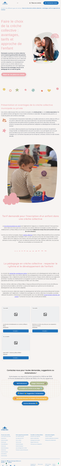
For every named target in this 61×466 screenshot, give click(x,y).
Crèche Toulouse (4, 451)
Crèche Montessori (19, 446)
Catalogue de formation (35, 440)
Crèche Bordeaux (4, 444)
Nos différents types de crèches (13, 8)
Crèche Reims (4, 453)
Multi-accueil (18, 442)
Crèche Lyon (3, 442)
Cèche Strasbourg (4, 448)
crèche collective (27, 235)
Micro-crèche (18, 440)
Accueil (3, 8)
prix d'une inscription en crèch (12, 226)
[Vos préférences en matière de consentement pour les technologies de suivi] (58, 463)
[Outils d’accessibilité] (6, 463)
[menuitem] (17, 3)
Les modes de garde (20, 436)
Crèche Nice (3, 449)
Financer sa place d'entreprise (22, 449)
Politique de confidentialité (50, 440)
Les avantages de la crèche (21, 448)
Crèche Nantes (4, 455)
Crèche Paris (3, 438)
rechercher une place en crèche (18, 273)
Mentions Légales (48, 436)
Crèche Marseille (4, 440)
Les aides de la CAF (20, 438)
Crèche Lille (3, 446)
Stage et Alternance (34, 442)
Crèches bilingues (19, 444)
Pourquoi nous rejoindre (35, 436)
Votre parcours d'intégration (36, 444)
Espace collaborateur (34, 438)
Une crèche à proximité (5, 436)
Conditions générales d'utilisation (51, 438)
